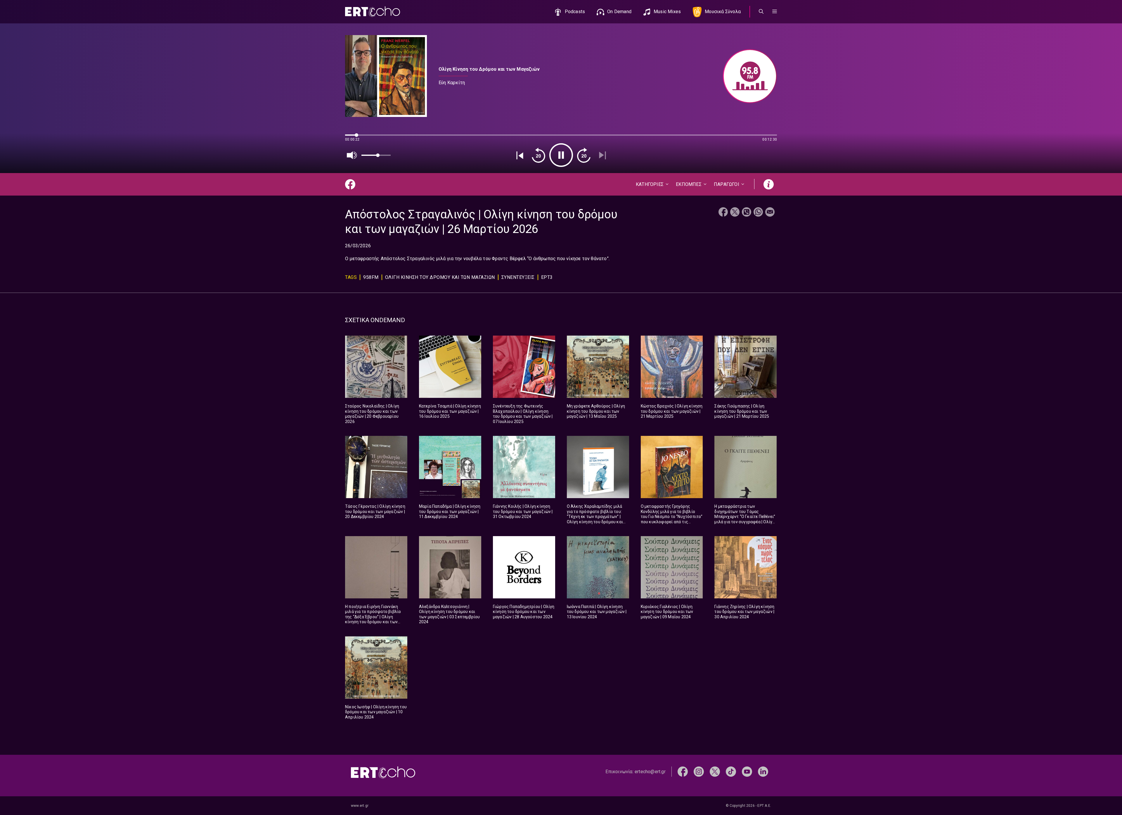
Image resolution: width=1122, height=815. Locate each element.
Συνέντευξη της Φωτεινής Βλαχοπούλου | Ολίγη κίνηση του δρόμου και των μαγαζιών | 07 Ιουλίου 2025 (523, 414)
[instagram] (699, 771)
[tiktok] (731, 771)
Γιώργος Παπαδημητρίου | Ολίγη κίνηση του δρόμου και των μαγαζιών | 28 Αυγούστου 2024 (524, 611)
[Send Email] (770, 212)
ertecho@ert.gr (650, 771)
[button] (774, 11)
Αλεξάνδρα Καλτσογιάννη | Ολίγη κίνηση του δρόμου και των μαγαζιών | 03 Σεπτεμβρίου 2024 (449, 614)
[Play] (561, 155)
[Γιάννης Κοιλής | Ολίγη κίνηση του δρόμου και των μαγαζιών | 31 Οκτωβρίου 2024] (524, 467)
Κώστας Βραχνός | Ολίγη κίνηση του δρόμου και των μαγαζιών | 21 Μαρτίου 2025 (672, 411)
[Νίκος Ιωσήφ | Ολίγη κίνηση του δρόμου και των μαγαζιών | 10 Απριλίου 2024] (376, 667)
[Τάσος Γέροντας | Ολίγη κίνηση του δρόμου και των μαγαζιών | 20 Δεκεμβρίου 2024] (376, 467)
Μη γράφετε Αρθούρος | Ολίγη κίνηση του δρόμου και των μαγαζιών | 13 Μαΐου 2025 (596, 411)
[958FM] (747, 76)
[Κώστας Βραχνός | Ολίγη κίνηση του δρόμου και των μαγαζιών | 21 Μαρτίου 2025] (672, 367)
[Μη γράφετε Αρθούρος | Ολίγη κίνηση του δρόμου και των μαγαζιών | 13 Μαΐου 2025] (598, 367)
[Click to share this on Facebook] (723, 212)
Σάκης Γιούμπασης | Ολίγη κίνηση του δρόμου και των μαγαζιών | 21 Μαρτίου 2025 (741, 411)
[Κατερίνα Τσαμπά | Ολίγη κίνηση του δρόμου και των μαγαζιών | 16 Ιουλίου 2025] (450, 367)
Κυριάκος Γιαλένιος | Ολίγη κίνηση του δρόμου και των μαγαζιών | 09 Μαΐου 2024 (667, 611)
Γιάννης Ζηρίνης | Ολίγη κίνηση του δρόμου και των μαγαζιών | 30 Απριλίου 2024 (744, 611)
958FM (371, 277)
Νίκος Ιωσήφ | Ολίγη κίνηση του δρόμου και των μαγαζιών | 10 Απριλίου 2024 (376, 712)
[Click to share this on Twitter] (735, 212)
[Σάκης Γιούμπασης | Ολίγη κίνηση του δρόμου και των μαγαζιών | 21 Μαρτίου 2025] (745, 367)
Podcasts (575, 11)
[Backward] (538, 155)
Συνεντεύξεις (518, 277)
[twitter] (715, 771)
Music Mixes (667, 11)
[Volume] (352, 155)
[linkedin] (763, 771)
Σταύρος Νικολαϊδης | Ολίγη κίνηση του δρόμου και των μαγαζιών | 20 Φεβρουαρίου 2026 (372, 414)
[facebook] (683, 771)
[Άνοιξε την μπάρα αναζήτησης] (761, 11)
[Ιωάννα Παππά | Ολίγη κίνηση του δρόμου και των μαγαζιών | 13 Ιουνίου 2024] (598, 567)
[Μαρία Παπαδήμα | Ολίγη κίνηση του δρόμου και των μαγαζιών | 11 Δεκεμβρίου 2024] (450, 467)
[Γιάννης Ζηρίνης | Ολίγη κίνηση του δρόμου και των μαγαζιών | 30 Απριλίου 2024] (745, 567)
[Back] (520, 155)
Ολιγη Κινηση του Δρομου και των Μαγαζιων (440, 277)
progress (354, 138)
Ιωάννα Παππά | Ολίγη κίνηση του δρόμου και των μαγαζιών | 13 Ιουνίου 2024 (597, 611)
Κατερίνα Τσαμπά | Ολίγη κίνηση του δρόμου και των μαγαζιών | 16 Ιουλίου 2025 (450, 411)
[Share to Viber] (746, 212)
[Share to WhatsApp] (758, 212)
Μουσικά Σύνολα (723, 11)
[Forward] (584, 155)
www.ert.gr (359, 806)
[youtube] (747, 771)
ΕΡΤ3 (547, 277)
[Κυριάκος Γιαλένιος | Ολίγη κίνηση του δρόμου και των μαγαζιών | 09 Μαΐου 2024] (672, 567)
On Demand (619, 11)
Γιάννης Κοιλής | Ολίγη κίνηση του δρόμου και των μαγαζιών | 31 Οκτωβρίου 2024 (523, 511)
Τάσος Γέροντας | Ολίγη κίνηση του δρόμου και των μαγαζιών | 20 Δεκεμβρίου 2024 (375, 511)
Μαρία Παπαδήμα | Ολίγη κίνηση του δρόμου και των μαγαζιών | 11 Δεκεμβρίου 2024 (450, 511)
